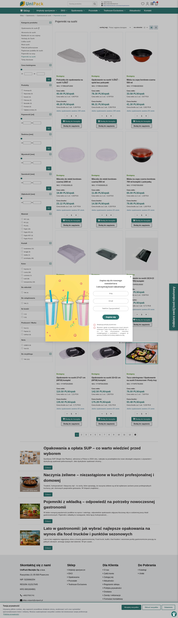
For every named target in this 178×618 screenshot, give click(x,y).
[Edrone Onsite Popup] (89, 309)
